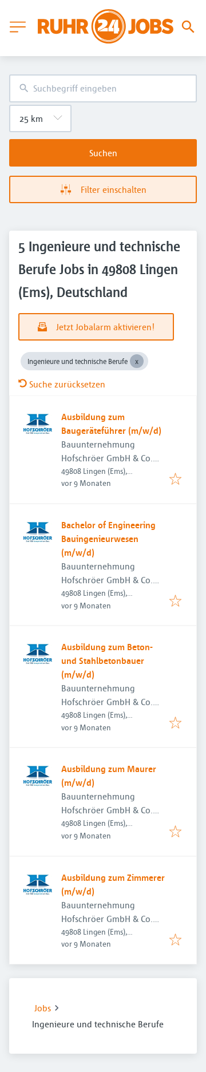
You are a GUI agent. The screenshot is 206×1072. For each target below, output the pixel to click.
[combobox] (103, 88)
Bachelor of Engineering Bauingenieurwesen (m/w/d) (108, 538)
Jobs (42, 1008)
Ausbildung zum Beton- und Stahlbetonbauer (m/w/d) (106, 660)
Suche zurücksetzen (67, 384)
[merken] (175, 480)
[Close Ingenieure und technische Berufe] (137, 361)
